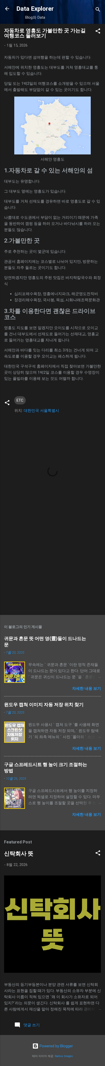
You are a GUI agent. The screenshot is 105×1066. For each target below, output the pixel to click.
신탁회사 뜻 (18, 853)
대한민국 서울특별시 (41, 410)
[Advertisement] (52, 571)
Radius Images (64, 1056)
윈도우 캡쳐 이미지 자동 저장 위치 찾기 (44, 704)
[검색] (98, 10)
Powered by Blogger (55, 1046)
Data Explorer (35, 8)
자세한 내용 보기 (86, 688)
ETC (20, 400)
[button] (98, 32)
